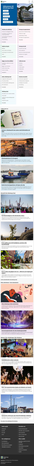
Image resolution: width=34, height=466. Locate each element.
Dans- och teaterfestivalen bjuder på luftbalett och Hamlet (16, 387)
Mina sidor (5, 19)
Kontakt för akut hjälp (22, 48)
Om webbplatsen (4, 441)
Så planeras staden (5, 100)
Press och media (21, 436)
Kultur (3, 54)
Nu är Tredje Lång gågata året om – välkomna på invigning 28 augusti (17, 272)
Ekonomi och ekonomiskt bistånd (24, 52)
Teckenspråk (4, 428)
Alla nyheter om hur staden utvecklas (8, 93)
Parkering (20, 63)
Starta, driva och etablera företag (24, 31)
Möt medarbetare (5, 84)
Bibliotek (3, 48)
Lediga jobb (6, 10)
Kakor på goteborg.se (5, 443)
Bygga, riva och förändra (6, 66)
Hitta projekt (4, 95)
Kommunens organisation (23, 78)
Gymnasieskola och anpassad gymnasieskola (7, 37)
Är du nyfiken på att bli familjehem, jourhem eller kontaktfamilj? (14, 243)
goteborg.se (3, 460)
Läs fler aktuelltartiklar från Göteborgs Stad (9, 279)
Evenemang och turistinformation (7, 52)
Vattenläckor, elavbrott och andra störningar (7, 64)
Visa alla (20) (22, 56)
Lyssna (3, 434)
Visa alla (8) (5, 87)
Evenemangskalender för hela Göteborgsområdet (14, 330)
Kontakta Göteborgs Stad (23, 428)
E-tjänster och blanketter (23, 449)
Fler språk (3, 432)
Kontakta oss (6, 13)
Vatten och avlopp (5, 70)
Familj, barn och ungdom (23, 54)
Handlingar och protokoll (8, 21)
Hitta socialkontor (22, 50)
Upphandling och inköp (23, 35)
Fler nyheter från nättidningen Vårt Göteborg (9, 421)
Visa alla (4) (23, 39)
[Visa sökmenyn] (29, 1)
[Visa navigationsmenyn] (32, 1)
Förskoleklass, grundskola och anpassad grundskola (7, 34)
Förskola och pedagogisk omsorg (7, 31)
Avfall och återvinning (5, 68)
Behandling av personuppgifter (7, 444)
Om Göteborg (21, 84)
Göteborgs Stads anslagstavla (24, 80)
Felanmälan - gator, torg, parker (24, 430)
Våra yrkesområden (5, 80)
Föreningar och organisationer (24, 37)
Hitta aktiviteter (6, 16)
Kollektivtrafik (21, 68)
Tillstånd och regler (22, 33)
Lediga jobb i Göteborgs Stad (7, 78)
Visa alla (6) (5, 42)
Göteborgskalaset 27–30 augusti (10, 158)
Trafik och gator (21, 67)
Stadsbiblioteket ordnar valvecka (10, 360)
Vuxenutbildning (4, 39)
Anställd (20, 451)
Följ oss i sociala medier (23, 434)
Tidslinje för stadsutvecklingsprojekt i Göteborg (8, 98)
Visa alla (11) (4, 72)
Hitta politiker (21, 447)
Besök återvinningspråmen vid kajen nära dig (13, 185)
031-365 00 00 (3, 463)
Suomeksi (3, 430)
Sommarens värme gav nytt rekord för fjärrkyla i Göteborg (16, 415)
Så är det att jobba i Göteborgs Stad (8, 82)
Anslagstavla (21, 444)
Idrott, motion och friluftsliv (6, 50)
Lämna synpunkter (22, 432)
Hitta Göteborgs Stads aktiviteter (10, 303)
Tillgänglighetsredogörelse (6, 446)
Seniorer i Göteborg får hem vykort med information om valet (16, 130)
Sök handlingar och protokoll (23, 446)
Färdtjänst (20, 65)
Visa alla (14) (22, 87)
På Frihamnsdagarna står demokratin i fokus (13, 215)
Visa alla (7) (5, 56)
